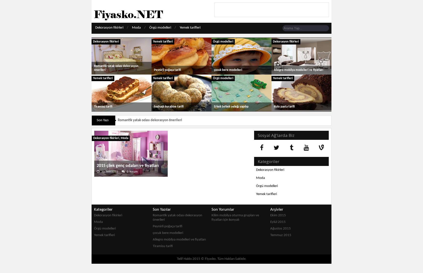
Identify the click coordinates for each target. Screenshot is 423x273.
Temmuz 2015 (280, 235)
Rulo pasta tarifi (284, 106)
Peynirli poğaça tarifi (167, 70)
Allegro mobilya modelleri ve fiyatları (298, 70)
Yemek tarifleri (190, 28)
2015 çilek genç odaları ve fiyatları (128, 166)
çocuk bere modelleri (228, 70)
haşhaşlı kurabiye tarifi (169, 106)
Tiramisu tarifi (103, 106)
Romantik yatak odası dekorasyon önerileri (150, 120)
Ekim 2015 (278, 215)
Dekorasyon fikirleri (109, 28)
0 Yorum (132, 171)
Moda (136, 28)
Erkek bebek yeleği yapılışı (231, 106)
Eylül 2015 (278, 222)
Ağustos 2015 (280, 228)
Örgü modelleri (160, 28)
